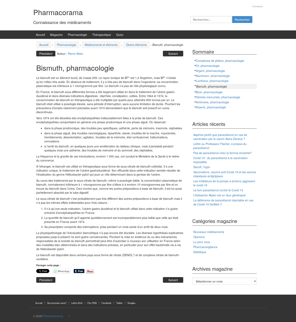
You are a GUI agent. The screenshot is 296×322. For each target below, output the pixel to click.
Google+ (131, 302)
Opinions (199, 237)
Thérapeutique (101, 35)
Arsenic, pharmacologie (211, 107)
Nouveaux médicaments (208, 232)
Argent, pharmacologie (210, 71)
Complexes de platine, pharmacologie (220, 61)
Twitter (119, 302)
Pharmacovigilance (205, 247)
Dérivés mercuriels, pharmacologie (218, 97)
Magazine (56, 35)
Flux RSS (92, 302)
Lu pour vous (201, 242)
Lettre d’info (77, 302)
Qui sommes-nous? (56, 302)
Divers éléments (136, 45)
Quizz (119, 35)
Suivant (173, 54)
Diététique (199, 252)
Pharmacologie (77, 35)
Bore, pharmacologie (209, 92)
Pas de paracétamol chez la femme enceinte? (222, 153)
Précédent (45, 54)
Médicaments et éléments (101, 45)
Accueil (40, 35)
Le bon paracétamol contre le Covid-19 (218, 190)
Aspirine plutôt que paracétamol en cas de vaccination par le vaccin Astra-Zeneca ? (220, 137)
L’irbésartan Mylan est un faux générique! (219, 195)
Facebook (106, 302)
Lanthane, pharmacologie (212, 81)
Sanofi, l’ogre (201, 167)
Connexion (257, 6)
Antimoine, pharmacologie (212, 102)
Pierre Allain (75, 54)
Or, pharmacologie (207, 66)
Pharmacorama (58, 12)
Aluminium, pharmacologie (213, 76)
